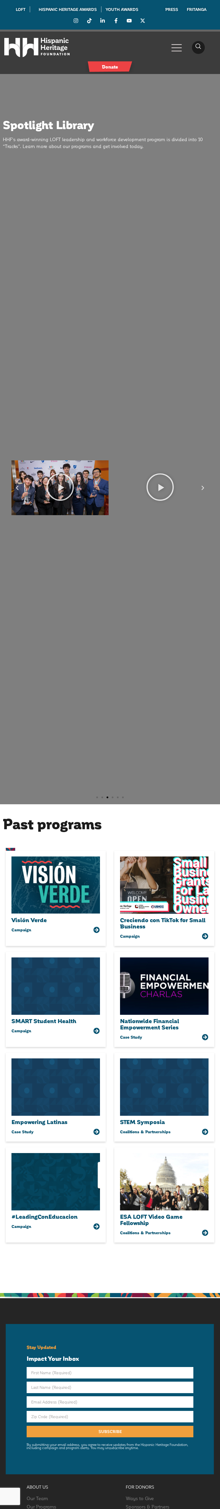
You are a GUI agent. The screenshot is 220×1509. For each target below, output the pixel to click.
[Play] (60, 488)
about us (37, 1486)
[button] (198, 47)
